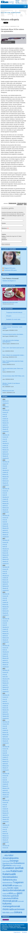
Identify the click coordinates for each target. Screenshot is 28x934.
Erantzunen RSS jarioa (10, 270)
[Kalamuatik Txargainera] (11, 258)
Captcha (4, 234)
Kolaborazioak (12, 203)
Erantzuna (4, 228)
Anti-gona (8, 316)
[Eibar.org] (7, 2)
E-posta (4, 223)
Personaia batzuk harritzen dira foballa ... (13, 334)
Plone (24, 927)
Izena (3, 218)
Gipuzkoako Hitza (21, 203)
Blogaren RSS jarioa (9, 268)
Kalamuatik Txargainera (11, 12)
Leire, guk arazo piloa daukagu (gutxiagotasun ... (11, 341)
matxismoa (20, 204)
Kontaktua (24, 932)
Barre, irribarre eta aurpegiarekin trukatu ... (14, 355)
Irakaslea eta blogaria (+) (9, 280)
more (25, 204)
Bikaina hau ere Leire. (8, 390)
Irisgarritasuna (17, 932)
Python (5, 929)
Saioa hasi (24, 0)
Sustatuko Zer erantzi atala (13, 319)
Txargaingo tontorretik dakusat (14, 312)
